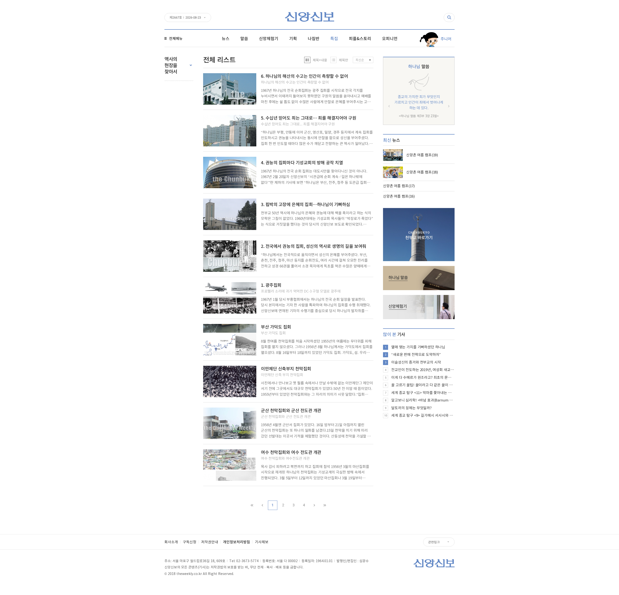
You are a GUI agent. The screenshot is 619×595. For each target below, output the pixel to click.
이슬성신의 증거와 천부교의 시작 (416, 362)
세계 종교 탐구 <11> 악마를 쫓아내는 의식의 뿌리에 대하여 (423, 392)
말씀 (418, 66)
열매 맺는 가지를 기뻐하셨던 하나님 (418, 347)
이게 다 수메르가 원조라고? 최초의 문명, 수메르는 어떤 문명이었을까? (423, 377)
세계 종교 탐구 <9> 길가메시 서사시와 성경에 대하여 (423, 415)
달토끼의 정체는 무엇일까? (411, 407)
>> (324, 505)
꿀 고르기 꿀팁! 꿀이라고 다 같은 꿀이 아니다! (423, 384)
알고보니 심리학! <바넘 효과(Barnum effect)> (423, 400)
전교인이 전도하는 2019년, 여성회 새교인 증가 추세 (423, 369)
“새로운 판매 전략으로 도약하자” (416, 354)
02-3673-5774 (247, 560)
